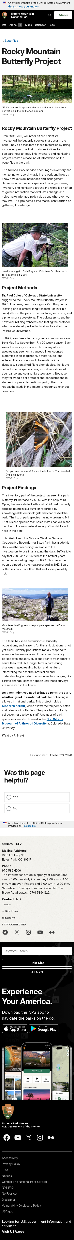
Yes (15, 797)
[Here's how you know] (37, 5)
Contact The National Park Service (24, 1181)
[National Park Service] (4, 15)
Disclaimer (8, 1199)
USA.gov (7, 1211)
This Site (37, 963)
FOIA (5, 1170)
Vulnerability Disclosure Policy (21, 1205)
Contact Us (10, 899)
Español (10, 917)
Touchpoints (29, 826)
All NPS (37, 972)
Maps (28, 24)
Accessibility (10, 1158)
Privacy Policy (11, 1163)
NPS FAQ (8, 1187)
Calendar (40, 24)
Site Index (11, 911)
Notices (7, 1175)
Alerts (15, 24)
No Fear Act (9, 1193)
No (15, 808)
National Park (22, 15)
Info (4, 24)
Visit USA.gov (13, 1232)
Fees (52, 24)
